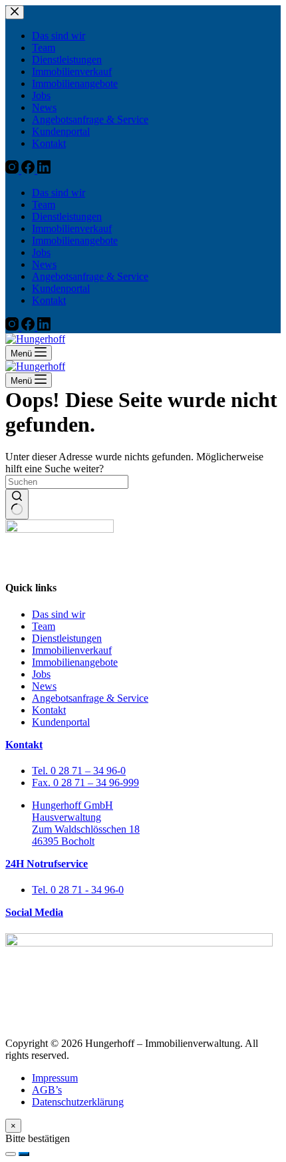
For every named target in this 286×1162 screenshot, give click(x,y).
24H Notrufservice (46, 863)
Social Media (34, 912)
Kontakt (24, 744)
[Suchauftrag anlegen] (24, 1154)
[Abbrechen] (10, 1154)
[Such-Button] (17, 504)
